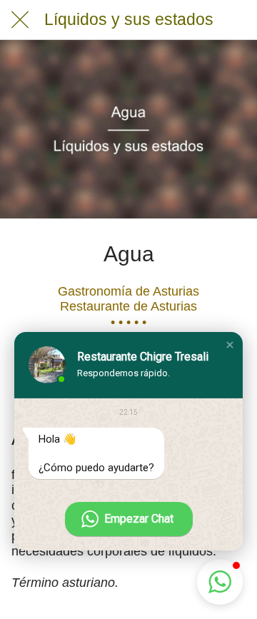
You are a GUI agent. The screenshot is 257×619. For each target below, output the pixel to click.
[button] (230, 345)
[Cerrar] (20, 20)
